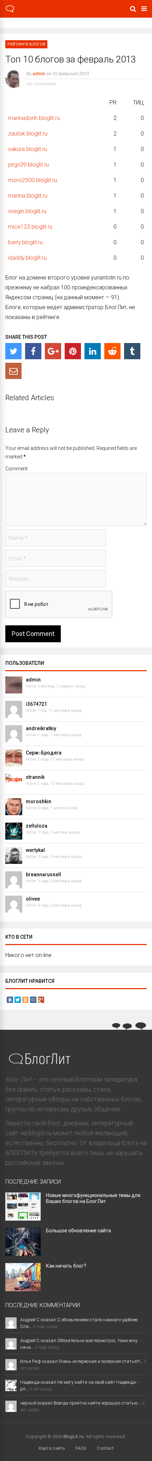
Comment (16, 468)
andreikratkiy (41, 728)
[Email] (13, 371)
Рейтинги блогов (26, 44)
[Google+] (53, 351)
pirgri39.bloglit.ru (28, 164)
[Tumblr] (132, 351)
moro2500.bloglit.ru (32, 180)
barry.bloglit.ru (25, 242)
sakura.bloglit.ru (27, 149)
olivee (33, 899)
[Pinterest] (73, 351)
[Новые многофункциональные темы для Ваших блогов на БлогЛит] (23, 1218)
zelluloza (36, 826)
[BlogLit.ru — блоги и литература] (9, 11)
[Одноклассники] (25, 1000)
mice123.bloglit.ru (30, 226)
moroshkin (38, 801)
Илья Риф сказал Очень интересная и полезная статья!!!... (81, 1361)
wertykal (35, 850)
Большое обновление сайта (78, 1230)
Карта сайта (52, 1448)
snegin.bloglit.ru (27, 211)
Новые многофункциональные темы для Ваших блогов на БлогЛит (93, 1198)
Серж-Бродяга (44, 753)
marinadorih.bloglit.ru (34, 118)
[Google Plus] (41, 1000)
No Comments (41, 83)
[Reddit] (112, 351)
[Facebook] (33, 351)
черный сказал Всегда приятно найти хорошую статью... (80, 1403)
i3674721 (36, 704)
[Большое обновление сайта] (23, 1253)
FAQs (80, 1448)
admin (39, 73)
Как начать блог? (66, 1266)
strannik (35, 777)
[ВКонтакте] (10, 1000)
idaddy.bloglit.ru (27, 257)
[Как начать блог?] (23, 1289)
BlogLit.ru (73, 1436)
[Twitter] (13, 351)
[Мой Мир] (33, 1000)
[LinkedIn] (92, 351)
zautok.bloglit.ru (27, 133)
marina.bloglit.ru (27, 195)
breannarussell (43, 874)
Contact (105, 1448)
